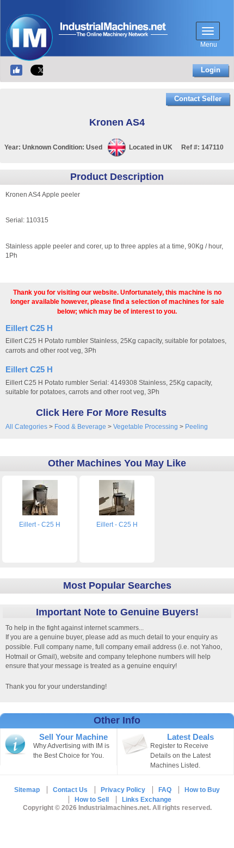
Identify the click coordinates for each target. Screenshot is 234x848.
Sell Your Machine (73, 737)
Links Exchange (146, 799)
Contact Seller (197, 99)
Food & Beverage (80, 427)
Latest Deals (190, 737)
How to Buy (202, 790)
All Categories (26, 427)
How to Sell (92, 799)
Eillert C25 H (29, 328)
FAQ (164, 790)
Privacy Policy (123, 790)
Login (210, 70)
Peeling (196, 427)
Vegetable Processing (145, 427)
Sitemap (27, 790)
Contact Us (70, 790)
